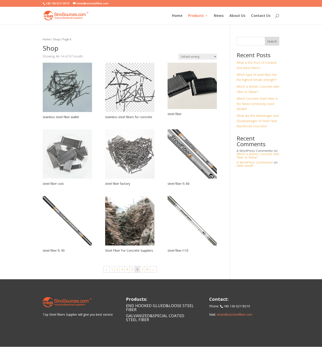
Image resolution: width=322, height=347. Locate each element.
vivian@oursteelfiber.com (234, 314)
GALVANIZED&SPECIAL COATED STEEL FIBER (155, 317)
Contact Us (261, 16)
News (219, 16)
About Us (237, 16)
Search (272, 41)
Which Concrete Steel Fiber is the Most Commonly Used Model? (257, 103)
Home (177, 16)
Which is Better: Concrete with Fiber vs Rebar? (258, 155)
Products (196, 16)
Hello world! (245, 166)
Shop (56, 39)
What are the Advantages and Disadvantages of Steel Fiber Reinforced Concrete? (258, 121)
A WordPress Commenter (255, 162)
